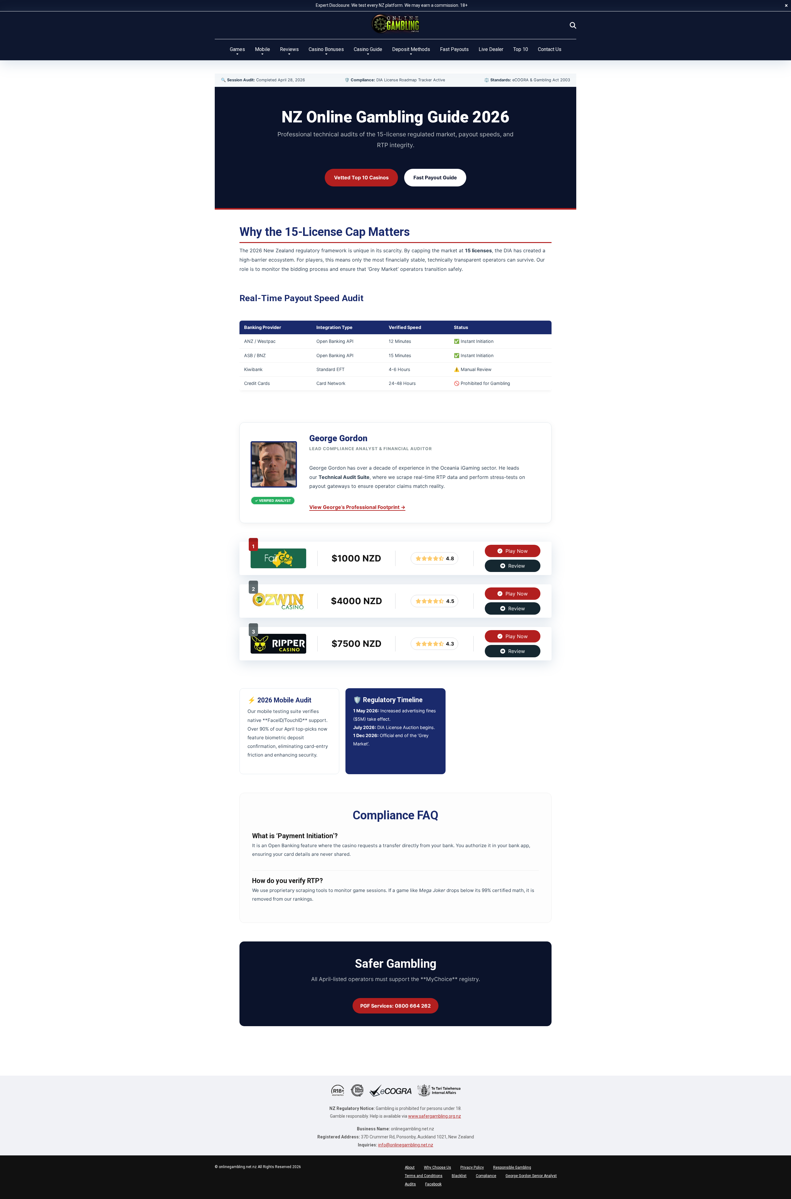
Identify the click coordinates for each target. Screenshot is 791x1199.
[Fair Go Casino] (278, 566)
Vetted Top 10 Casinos (361, 177)
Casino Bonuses (326, 49)
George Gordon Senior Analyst (531, 1176)
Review (516, 566)
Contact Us (549, 49)
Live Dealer (491, 49)
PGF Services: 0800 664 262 (395, 1006)
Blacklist (459, 1176)
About (410, 1167)
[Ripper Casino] (278, 652)
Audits (410, 1184)
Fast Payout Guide (435, 177)
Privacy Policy (472, 1167)
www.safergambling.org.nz (434, 1116)
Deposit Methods (411, 49)
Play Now (516, 551)
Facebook (433, 1184)
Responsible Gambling (512, 1167)
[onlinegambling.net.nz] (395, 23)
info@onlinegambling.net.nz (405, 1144)
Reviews (289, 49)
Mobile (262, 49)
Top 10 (520, 49)
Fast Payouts (454, 49)
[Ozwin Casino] (278, 609)
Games (237, 49)
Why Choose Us (437, 1167)
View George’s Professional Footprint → (357, 507)
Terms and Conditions (423, 1176)
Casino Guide (368, 49)
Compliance (486, 1176)
